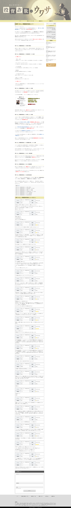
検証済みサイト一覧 (33, 496)
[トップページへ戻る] (35, 10)
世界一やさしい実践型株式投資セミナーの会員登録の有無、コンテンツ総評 (25, 191)
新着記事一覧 (53, 496)
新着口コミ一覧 (40, 496)
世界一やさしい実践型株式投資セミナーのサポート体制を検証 (23, 192)
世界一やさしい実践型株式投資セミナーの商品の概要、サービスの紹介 (24, 188)
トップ (17, 496)
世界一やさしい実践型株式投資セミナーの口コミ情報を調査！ (23, 193)
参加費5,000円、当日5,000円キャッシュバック (28, 130)
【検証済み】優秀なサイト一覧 (24, 496)
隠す (18, 185)
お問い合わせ (46, 496)
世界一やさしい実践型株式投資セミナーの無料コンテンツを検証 (24, 189)
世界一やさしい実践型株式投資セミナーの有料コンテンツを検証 (24, 190)
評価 (17, 487)
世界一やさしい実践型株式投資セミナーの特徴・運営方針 (23, 187)
